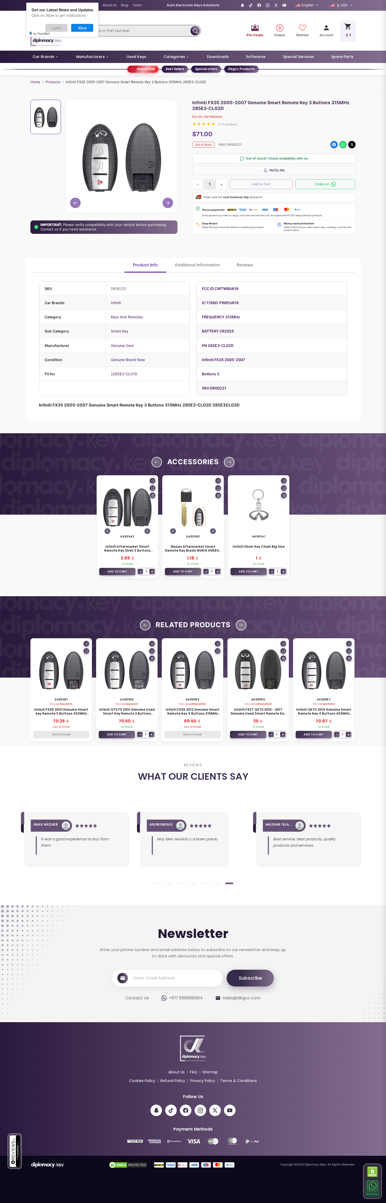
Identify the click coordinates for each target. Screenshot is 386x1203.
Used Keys (136, 56)
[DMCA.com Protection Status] (372, 1171)
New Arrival (146, 69)
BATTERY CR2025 (218, 331)
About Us (110, 5)
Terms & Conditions (238, 1080)
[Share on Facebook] (334, 144)
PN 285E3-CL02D (217, 345)
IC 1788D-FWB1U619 (220, 302)
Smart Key (119, 331)
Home (35, 82)
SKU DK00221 (214, 388)
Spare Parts (342, 56)
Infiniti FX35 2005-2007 (223, 359)
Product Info (145, 264)
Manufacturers (90, 56)
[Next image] (147, 531)
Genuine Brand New (128, 359)
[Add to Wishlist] (152, 481)
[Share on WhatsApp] (343, 144)
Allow (82, 27)
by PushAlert (42, 33)
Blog (124, 5)
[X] (276, 5)
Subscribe (250, 978)
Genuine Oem (122, 345)
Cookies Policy (142, 1080)
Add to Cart (261, 184)
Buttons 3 (210, 374)
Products (53, 82)
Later (56, 27)
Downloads (218, 56)
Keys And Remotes (127, 317)
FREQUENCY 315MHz (221, 317)
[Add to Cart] (152, 495)
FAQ (193, 1072)
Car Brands (43, 56)
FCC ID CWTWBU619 (220, 288)
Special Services (298, 56)
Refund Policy (172, 1080)
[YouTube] (284, 5)
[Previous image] (107, 531)
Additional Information (197, 264)
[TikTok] (251, 5)
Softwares (256, 56)
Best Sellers (175, 69)
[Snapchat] (242, 5)
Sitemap (210, 1072)
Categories (174, 56)
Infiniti (116, 302)
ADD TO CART (117, 571)
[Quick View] (152, 488)
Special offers (206, 69)
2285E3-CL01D (124, 374)
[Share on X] (352, 144)
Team (137, 5)
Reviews (245, 264)
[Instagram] (267, 5)
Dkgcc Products (241, 69)
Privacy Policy (202, 1080)
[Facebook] (259, 5)
